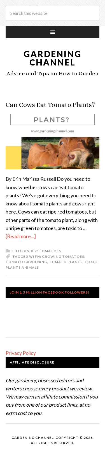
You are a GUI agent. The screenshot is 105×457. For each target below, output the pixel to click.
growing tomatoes (63, 256)
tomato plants (66, 262)
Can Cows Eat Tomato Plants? (50, 105)
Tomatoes (50, 251)
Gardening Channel (52, 58)
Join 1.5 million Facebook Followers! (49, 292)
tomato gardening (26, 262)
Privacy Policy (21, 353)
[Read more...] (21, 236)
